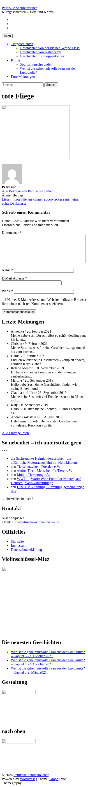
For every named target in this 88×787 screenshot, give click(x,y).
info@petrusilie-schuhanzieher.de (35, 522)
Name (7, 270)
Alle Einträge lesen (15, 433)
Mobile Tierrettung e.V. (33, 475)
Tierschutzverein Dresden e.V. (38, 466)
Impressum (18, 545)
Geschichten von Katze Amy (40, 52)
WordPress (27, 779)
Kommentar (11, 233)
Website (7, 291)
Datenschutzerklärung (26, 550)
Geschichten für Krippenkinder (42, 56)
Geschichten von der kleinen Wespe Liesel (50, 48)
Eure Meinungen (23, 76)
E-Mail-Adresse (14, 278)
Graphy (54, 779)
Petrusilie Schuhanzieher (19, 8)
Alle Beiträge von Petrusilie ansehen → (30, 191)
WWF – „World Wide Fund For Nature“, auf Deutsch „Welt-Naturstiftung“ (46, 481)
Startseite (17, 541)
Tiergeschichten (22, 44)
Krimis (16, 60)
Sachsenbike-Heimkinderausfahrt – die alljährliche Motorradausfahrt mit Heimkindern (44, 460)
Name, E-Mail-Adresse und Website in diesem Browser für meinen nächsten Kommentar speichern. (44, 302)
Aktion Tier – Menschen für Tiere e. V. (44, 471)
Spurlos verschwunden (36, 64)
